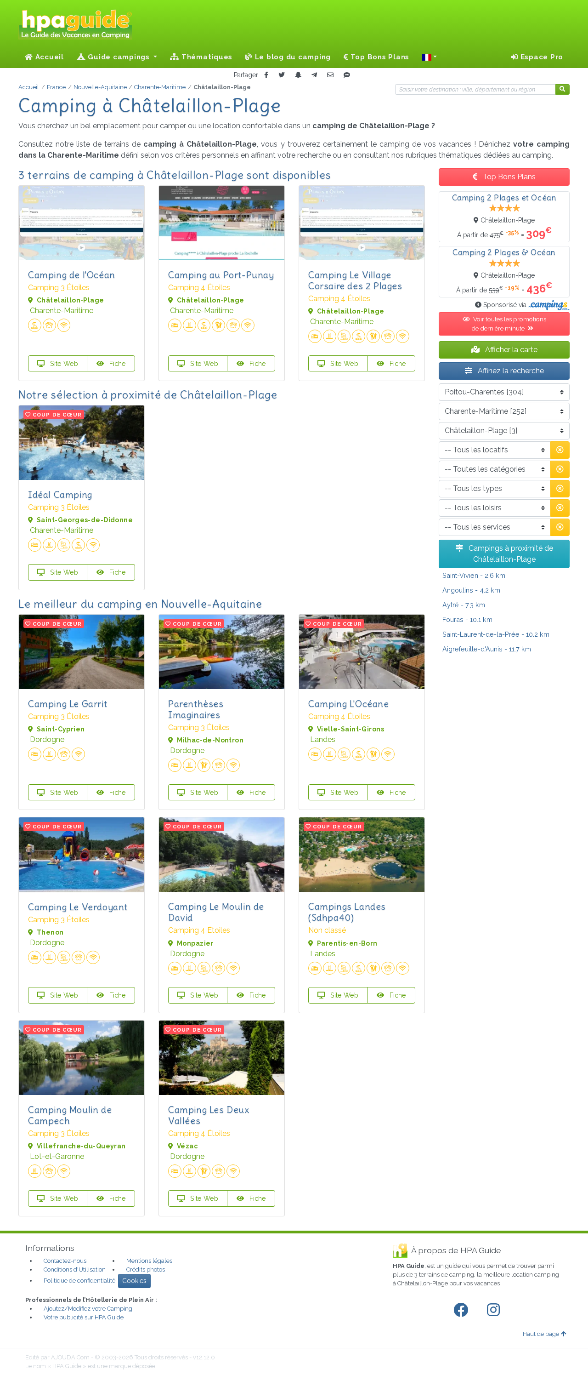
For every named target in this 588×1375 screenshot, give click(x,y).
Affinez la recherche (510, 370)
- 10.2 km (495, 634)
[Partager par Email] (330, 75)
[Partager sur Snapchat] (298, 75)
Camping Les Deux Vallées (208, 1115)
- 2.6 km (473, 575)
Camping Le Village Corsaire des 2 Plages (355, 280)
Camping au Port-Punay (221, 274)
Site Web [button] (63, 363)
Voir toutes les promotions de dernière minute (508, 323)
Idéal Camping (60, 494)
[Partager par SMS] (346, 75)
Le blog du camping (292, 57)
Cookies (134, 1280)
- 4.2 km (471, 590)
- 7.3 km (463, 605)
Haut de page (541, 1333)
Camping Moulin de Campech (70, 1115)
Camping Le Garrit (67, 703)
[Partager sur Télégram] (314, 75)
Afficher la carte (510, 349)
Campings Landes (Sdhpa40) (347, 912)
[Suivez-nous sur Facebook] (463, 1310)
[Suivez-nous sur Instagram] (495, 1310)
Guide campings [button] (119, 57)
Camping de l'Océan (71, 274)
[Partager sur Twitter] (281, 75)
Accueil (48, 57)
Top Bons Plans (378, 57)
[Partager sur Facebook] (266, 75)
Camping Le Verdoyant (78, 907)
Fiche (116, 363)
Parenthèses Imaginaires (196, 709)
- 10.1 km (467, 619)
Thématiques (205, 57)
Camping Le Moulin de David (216, 912)
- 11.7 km (486, 649)
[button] (429, 57)
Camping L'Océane (348, 703)
